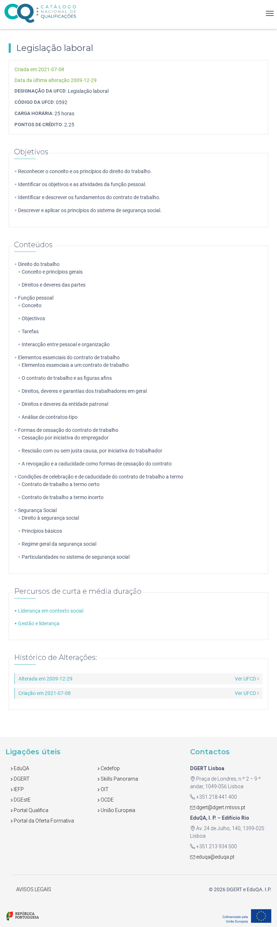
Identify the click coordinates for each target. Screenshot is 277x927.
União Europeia (117, 810)
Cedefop (110, 768)
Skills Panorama (119, 779)
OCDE (107, 800)
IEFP (18, 789)
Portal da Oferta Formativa (43, 821)
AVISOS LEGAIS (33, 889)
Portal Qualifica (30, 810)
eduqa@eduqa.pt (214, 857)
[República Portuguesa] (22, 915)
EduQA (21, 768)
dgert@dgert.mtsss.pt (220, 807)
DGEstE (22, 800)
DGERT (21, 779)
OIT (104, 789)
